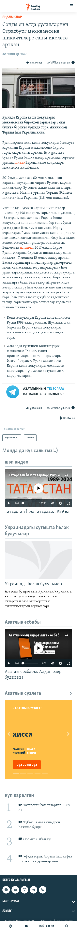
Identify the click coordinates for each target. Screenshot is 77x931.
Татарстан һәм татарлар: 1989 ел (35, 475)
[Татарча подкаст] (10, 926)
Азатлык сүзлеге (23, 693)
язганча (26, 248)
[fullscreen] (68, 503)
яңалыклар (12, 17)
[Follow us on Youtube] (15, 890)
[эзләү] (67, 926)
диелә (20, 163)
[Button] (34, 62)
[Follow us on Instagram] (24, 890)
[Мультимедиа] (26, 926)
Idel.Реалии (46, 926)
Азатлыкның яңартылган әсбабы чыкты (41, 635)
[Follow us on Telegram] (33, 890)
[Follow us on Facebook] (6, 890)
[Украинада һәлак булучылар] (38, 560)
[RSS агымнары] (42, 890)
